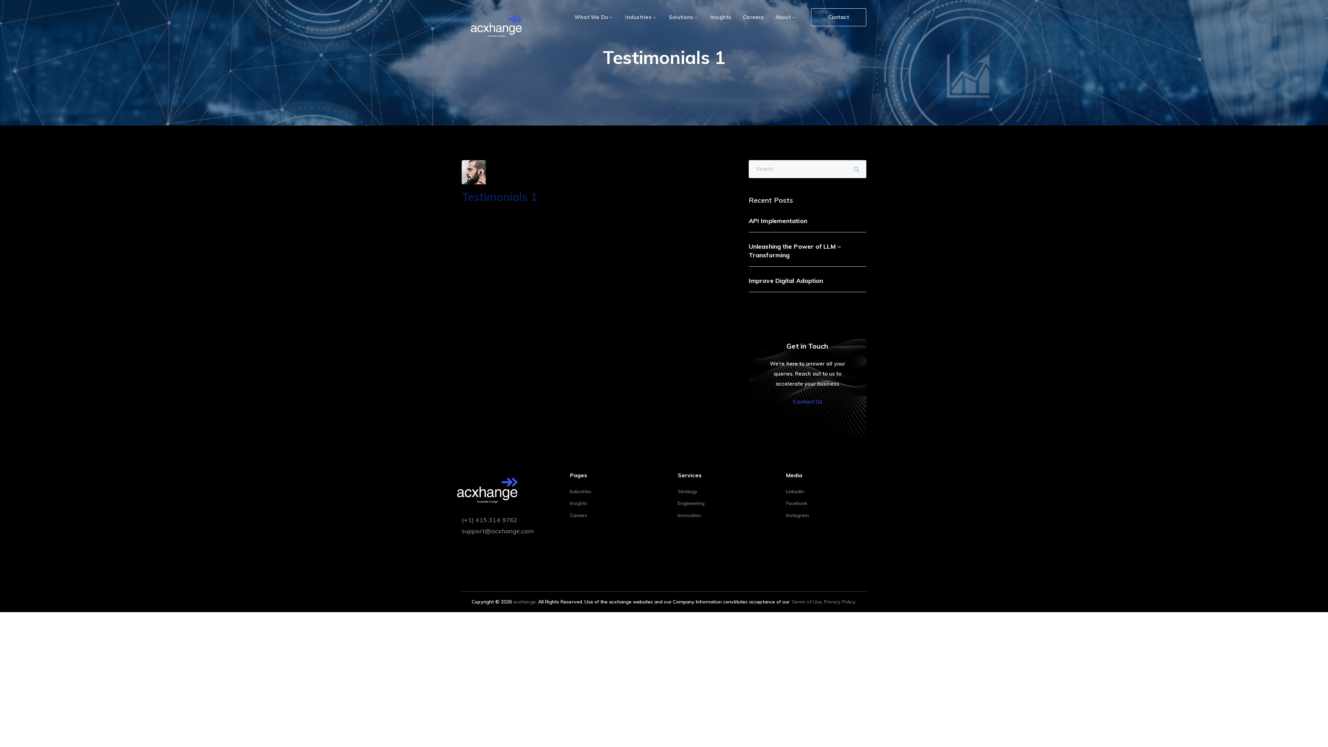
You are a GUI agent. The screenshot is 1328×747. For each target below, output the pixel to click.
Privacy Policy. (840, 602)
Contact (838, 17)
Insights (578, 503)
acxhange (524, 602)
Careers (578, 515)
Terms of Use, (807, 602)
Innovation (689, 515)
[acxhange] (496, 27)
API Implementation (778, 221)
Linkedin (795, 491)
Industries (581, 491)
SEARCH (858, 168)
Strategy (688, 491)
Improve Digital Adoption (786, 281)
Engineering (691, 503)
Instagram (797, 515)
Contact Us (807, 401)
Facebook (796, 503)
